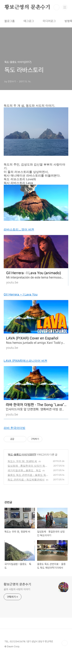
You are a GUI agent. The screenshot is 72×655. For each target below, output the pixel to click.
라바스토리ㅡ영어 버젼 (19, 229)
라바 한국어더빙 (14, 428)
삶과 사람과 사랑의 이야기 (17, 589)
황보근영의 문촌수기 (27, 7)
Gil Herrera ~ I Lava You (20, 294)
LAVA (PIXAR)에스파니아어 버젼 (25, 360)
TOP (65, 643)
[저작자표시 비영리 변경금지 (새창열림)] (47, 439)
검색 (56, 7)
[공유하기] (17, 439)
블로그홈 (9, 21)
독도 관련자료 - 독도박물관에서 (26, 479)
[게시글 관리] (22, 439)
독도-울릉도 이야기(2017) (22, 454)
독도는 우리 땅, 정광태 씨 (22, 461)
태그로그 (29, 21)
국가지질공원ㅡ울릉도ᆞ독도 (24, 470)
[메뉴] (65, 7)
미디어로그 (49, 21)
